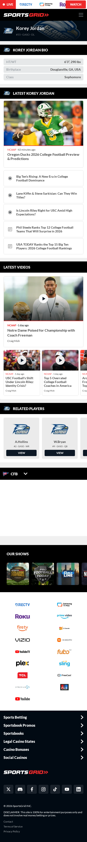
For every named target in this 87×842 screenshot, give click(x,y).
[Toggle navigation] (81, 15)
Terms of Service (13, 826)
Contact (8, 821)
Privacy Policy (12, 831)
